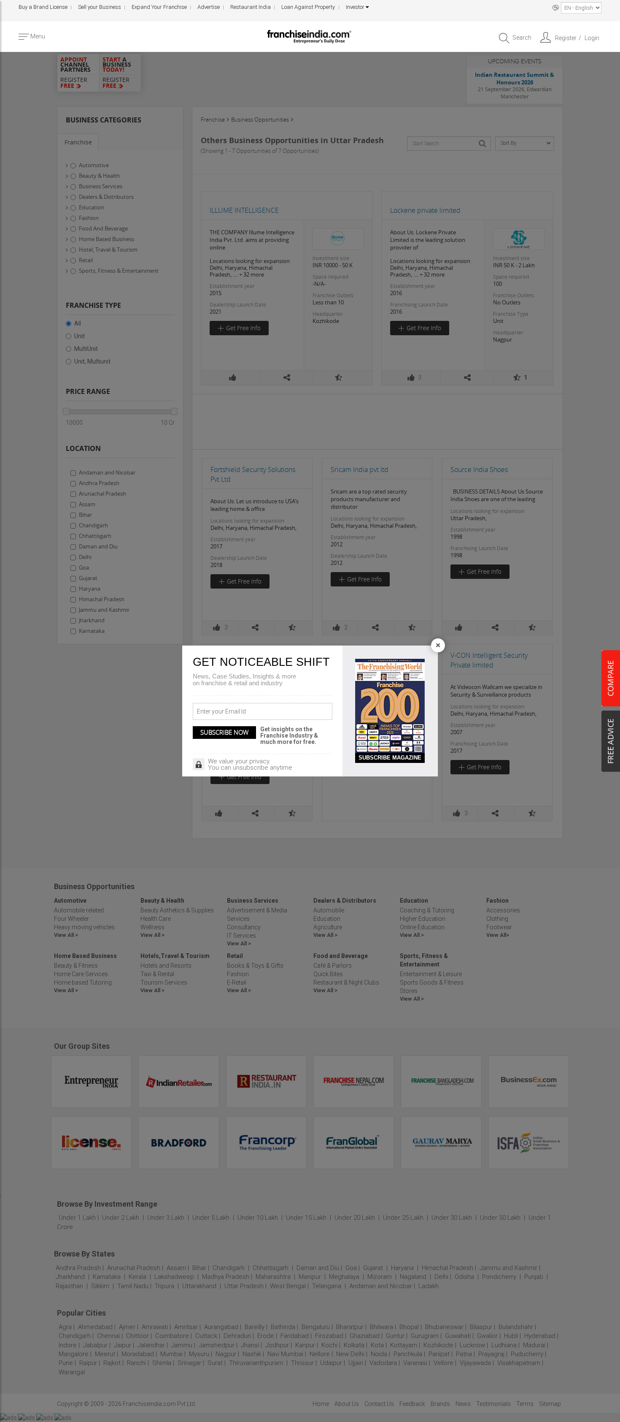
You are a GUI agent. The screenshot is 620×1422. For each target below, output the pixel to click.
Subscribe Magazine (390, 757)
